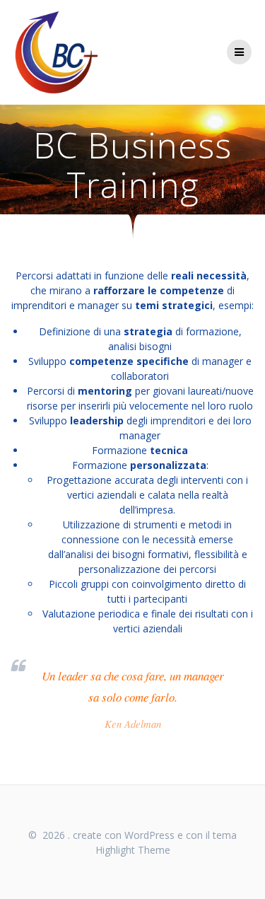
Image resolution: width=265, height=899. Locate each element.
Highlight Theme (132, 850)
